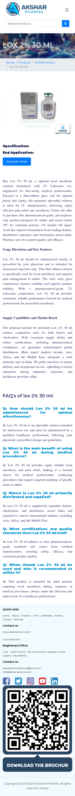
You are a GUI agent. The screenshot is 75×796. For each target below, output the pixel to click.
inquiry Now (16, 161)
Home (10, 62)
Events (58, 615)
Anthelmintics (45, 62)
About (15, 615)
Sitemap (18, 619)
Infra (35, 615)
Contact (7, 619)
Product (24, 62)
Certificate (46, 615)
